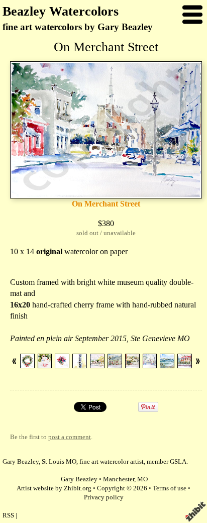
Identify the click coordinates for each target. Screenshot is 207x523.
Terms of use (169, 488)
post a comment (69, 437)
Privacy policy (104, 497)
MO (142, 479)
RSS (8, 515)
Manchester (118, 479)
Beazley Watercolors (61, 11)
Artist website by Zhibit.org (54, 488)
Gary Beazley (79, 479)
